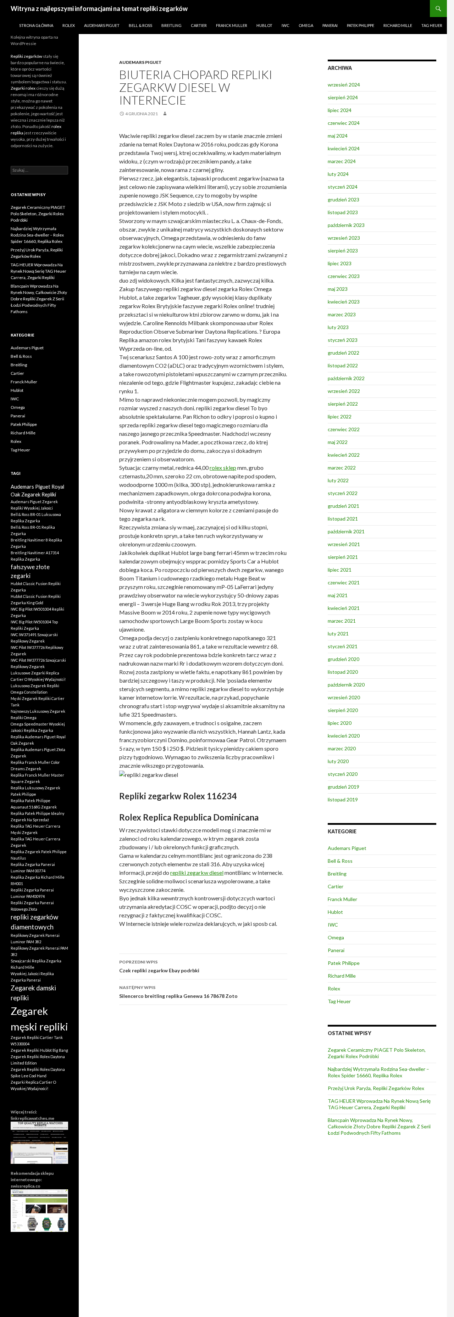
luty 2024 (338, 174)
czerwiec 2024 (344, 123)
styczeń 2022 (343, 493)
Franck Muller (231, 25)
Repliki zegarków (26, 56)
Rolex (68, 25)
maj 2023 (338, 289)
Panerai (330, 25)
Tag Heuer (431, 25)
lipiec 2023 (339, 263)
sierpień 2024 (343, 97)
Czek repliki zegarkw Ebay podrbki (159, 966)
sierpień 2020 (343, 710)
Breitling (171, 25)
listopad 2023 (343, 212)
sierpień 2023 (343, 251)
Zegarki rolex (23, 88)
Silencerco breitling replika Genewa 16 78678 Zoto (178, 992)
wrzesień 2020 (344, 697)
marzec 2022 (342, 468)
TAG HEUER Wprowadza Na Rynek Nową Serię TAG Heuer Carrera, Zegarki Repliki (379, 1104)
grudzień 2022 (343, 353)
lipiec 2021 (339, 570)
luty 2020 (338, 761)
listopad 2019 (343, 799)
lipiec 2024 (339, 110)
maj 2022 (338, 442)
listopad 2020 (343, 672)
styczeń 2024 (343, 187)
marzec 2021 (342, 621)
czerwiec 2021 (344, 582)
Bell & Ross (140, 25)
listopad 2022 (343, 365)
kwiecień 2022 (344, 455)
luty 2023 (338, 327)
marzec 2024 (342, 161)
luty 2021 (338, 633)
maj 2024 (338, 136)
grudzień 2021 (343, 506)
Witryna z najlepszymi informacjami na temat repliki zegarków (99, 8)
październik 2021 (346, 531)
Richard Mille (397, 25)
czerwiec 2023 (344, 276)
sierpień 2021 (343, 557)
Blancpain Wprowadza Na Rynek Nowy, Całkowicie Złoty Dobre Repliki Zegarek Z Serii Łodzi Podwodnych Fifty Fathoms (379, 1126)
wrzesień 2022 (344, 391)
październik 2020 (346, 685)
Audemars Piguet (102, 25)
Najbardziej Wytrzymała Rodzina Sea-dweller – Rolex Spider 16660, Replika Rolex (378, 1072)
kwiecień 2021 (344, 608)
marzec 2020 (342, 748)
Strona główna (36, 25)
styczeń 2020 (343, 774)
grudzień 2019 (343, 787)
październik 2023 (346, 225)
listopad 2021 (343, 519)
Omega (306, 25)
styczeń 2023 (343, 340)
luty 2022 (338, 480)
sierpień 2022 (343, 404)
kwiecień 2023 (344, 302)
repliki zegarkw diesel (196, 872)
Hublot (264, 25)
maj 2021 (338, 595)
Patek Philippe (360, 25)
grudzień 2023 (343, 199)
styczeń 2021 (343, 646)
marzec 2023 (342, 314)
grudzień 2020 (343, 659)
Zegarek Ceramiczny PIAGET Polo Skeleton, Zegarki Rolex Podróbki (377, 1053)
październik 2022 (346, 378)
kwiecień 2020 (344, 736)
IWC (285, 25)
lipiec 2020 (339, 723)
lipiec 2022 (339, 416)
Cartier (199, 25)
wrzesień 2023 (344, 238)
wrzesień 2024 (344, 85)
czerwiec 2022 (344, 429)
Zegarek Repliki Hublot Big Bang (39, 1050)
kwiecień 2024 (344, 148)
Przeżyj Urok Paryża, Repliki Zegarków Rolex (376, 1088)
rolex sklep (223, 467)
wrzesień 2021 (344, 544)
